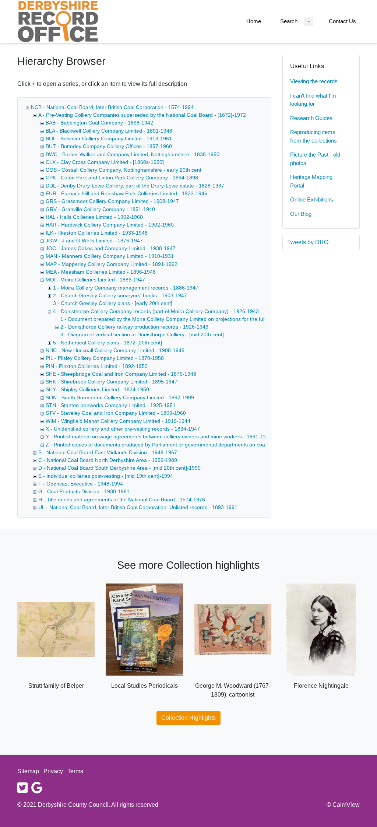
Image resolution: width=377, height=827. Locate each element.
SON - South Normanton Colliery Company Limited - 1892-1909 (120, 397)
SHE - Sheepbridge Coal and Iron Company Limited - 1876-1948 (121, 374)
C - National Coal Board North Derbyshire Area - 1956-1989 (107, 460)
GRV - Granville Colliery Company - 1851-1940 (100, 209)
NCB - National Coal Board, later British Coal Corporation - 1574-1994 (112, 107)
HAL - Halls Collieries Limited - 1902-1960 (94, 217)
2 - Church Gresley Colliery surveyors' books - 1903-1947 (120, 295)
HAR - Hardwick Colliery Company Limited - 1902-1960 (110, 225)
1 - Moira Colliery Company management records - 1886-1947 (125, 288)
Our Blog (300, 214)
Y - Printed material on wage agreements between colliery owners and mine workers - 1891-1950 (159, 436)
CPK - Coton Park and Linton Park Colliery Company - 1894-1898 (122, 178)
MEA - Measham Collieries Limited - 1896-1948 (101, 272)
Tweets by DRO (307, 242)
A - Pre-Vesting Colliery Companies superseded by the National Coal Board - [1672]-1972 (142, 115)
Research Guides (311, 118)
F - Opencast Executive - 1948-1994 (80, 484)
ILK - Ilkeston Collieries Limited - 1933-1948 (97, 233)
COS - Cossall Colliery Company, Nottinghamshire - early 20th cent (123, 170)
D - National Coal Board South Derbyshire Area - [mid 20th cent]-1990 (119, 468)
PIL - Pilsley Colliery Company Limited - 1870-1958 (105, 358)
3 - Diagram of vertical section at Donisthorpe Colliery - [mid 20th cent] (142, 334)
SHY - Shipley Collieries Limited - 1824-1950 (97, 389)
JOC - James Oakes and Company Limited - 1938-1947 (111, 248)
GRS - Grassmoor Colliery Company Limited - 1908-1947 (112, 201)
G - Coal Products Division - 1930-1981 (84, 491)
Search (288, 21)
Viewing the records (314, 81)
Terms (75, 771)
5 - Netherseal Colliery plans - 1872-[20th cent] (107, 343)
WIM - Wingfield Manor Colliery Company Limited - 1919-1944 (118, 421)
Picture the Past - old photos (315, 158)
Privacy (53, 771)
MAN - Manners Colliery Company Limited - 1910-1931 (110, 256)
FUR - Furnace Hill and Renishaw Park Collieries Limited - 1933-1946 (126, 193)
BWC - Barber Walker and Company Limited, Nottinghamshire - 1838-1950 (132, 154)
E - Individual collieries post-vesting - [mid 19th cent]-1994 (105, 476)
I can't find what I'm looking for (313, 99)
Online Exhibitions (311, 199)
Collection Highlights (188, 718)
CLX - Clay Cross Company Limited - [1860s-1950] (105, 162)
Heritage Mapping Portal (311, 181)
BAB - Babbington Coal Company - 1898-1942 (99, 123)
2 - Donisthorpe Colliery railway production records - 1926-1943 (134, 327)
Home (253, 21)
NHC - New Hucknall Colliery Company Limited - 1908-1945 (115, 350)
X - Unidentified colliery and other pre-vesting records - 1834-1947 (123, 429)
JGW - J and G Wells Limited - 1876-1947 (94, 240)
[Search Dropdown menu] (308, 21)
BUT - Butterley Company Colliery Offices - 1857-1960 (109, 146)
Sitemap (28, 771)
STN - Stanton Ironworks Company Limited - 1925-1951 (111, 405)
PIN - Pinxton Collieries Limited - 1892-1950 (97, 366)
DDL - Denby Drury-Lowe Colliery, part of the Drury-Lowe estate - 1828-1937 (135, 186)
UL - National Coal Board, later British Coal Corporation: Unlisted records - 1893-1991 (137, 507)
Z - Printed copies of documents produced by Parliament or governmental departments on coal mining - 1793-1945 (179, 445)
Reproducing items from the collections (313, 136)
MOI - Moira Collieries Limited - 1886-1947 (95, 280)
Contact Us (342, 21)
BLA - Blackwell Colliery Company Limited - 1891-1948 (109, 131)
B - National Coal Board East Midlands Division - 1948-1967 (107, 452)
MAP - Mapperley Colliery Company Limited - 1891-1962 (111, 264)
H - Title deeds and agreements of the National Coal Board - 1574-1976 (121, 499)
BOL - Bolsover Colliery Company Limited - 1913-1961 (109, 138)
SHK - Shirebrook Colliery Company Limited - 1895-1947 (111, 382)
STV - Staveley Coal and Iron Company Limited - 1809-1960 (116, 413)
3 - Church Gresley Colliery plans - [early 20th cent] (112, 303)
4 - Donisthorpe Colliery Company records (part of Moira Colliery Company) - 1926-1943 (156, 311)
